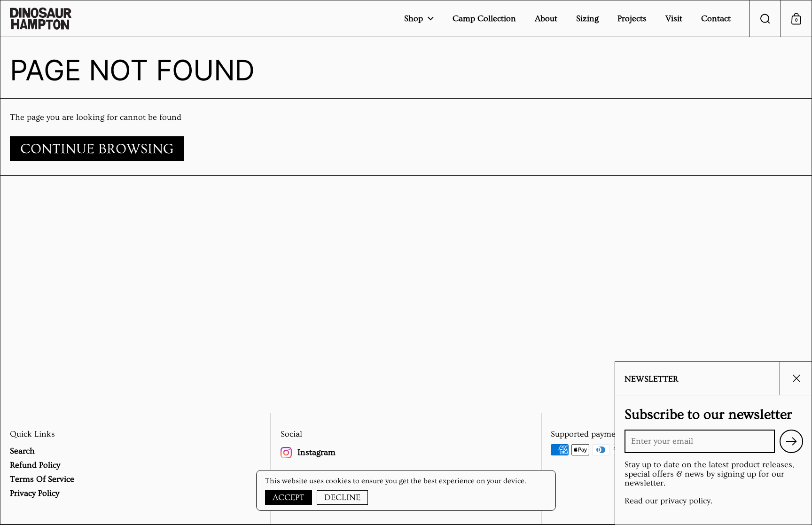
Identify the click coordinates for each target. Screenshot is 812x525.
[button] (765, 18)
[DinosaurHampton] (40, 19)
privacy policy (685, 501)
